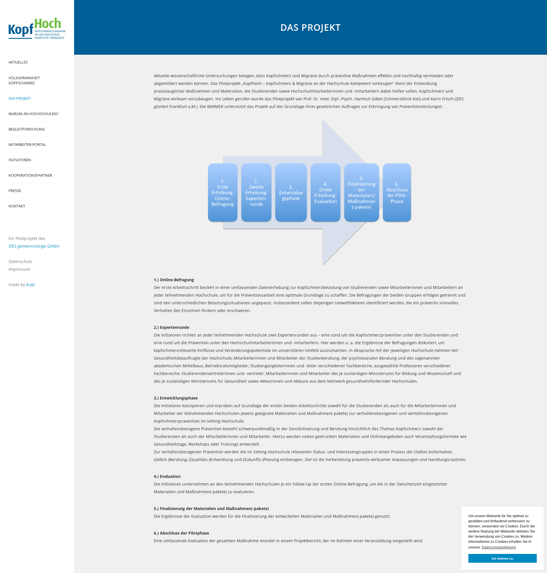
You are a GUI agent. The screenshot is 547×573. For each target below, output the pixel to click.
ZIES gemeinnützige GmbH (34, 246)
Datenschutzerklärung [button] (499, 547)
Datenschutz (20, 261)
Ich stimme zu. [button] (503, 558)
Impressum (19, 269)
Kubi (30, 284)
